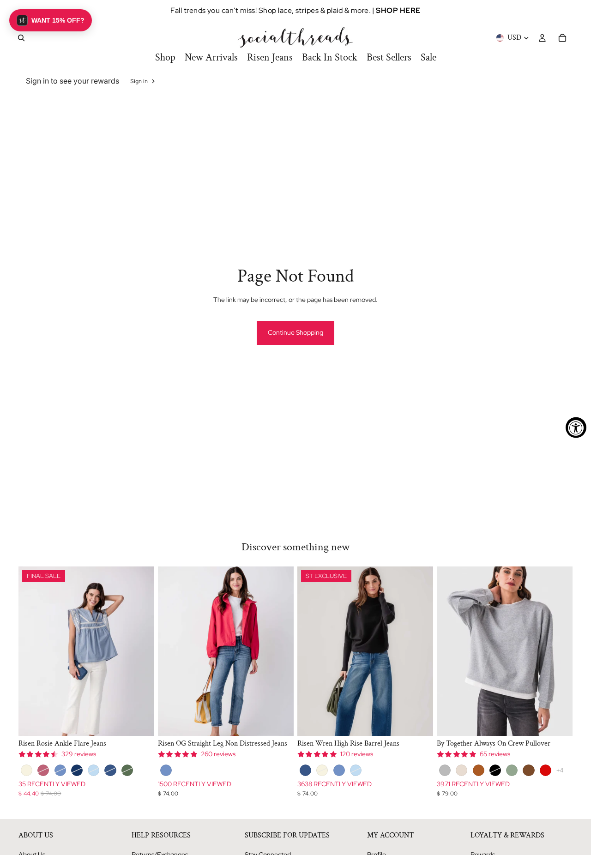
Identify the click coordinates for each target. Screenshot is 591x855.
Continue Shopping (295, 332)
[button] (50, 20)
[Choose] (140, 721)
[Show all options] (559, 770)
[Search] (21, 38)
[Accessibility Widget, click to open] (576, 427)
